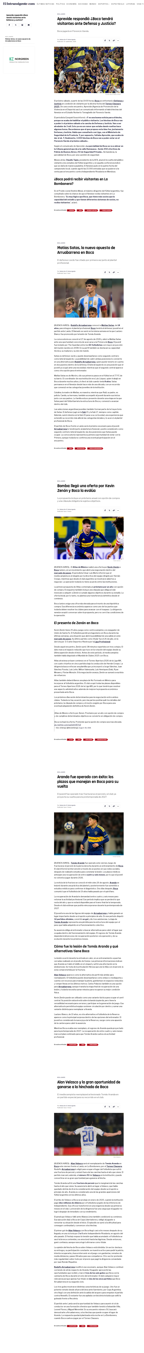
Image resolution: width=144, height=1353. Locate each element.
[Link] (114, 41)
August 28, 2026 (85, 728)
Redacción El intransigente (67, 40)
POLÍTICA (60, 4)
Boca (97, 101)
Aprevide (71, 210)
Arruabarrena (60, 429)
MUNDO (92, 4)
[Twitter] (16, 25)
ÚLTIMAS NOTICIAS (45, 4)
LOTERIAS (130, 4)
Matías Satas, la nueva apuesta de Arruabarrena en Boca (17, 40)
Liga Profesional (102, 642)
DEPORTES (103, 4)
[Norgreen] (19, 60)
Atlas (71, 739)
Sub (84, 412)
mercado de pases (62, 573)
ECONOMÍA (72, 4)
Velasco (96, 1175)
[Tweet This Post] (109, 41)
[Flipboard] (22, 25)
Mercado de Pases (101, 739)
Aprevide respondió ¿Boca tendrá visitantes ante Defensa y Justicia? (17, 17)
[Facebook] (9, 25)
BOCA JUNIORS (9, 36)
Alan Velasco (60, 975)
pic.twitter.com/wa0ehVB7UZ (67, 725)
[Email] (29, 25)
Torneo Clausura (106, 210)
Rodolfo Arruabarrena (81, 325)
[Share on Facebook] (105, 41)
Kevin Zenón (113, 567)
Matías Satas (108, 325)
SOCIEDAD (83, 4)
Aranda (113, 883)
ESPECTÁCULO (117, 4)
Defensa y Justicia (92, 210)
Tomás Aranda (77, 863)
